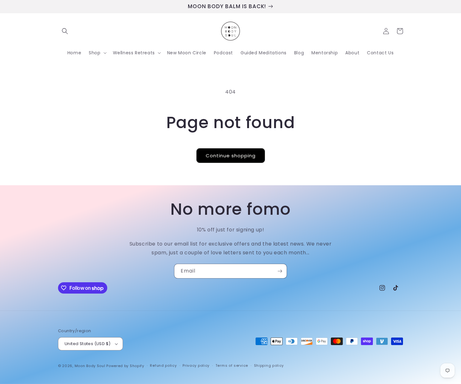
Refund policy (163, 365)
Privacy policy (196, 365)
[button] (65, 31)
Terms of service (231, 365)
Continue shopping (231, 155)
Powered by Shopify (125, 365)
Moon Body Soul (90, 365)
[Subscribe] (280, 271)
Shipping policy (269, 365)
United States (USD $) (87, 344)
